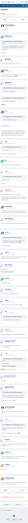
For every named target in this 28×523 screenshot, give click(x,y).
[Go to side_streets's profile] (2, 265)
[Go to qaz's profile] (2, 312)
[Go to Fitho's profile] (2, 71)
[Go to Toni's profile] (2, 354)
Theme (8, 519)
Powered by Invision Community (14, 520)
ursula (18, 316)
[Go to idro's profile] (2, 161)
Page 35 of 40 (14, 19)
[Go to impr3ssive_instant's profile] (2, 341)
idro (17, 147)
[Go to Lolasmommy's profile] (2, 207)
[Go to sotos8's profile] (2, 233)
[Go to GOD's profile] (2, 172)
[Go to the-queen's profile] (2, 290)
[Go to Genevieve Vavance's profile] (2, 376)
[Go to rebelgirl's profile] (2, 465)
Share (7, 504)
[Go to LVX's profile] (2, 142)
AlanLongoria (19, 41)
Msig (3, 13)
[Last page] (26, 20)
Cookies (20, 519)
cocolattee (18, 98)
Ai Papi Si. (18, 424)
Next (23, 19)
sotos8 (18, 116)
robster (18, 392)
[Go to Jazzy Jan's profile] (2, 190)
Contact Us (14, 519)
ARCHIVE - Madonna (12, 14)
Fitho (17, 237)
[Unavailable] (9, 365)
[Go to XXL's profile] (2, 112)
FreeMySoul (19, 88)
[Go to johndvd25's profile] (2, 60)
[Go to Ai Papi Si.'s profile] (2, 330)
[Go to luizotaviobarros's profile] (2, 387)
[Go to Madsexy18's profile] (2, 36)
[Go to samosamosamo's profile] (2, 478)
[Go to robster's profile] (2, 253)
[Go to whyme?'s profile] (2, 440)
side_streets (19, 358)
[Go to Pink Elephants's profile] (2, 219)
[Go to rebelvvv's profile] (2, 279)
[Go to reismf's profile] (2, 301)
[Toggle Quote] (3, 41)
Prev (5, 19)
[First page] (2, 20)
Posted (9, 26)
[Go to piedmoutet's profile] (2, 83)
